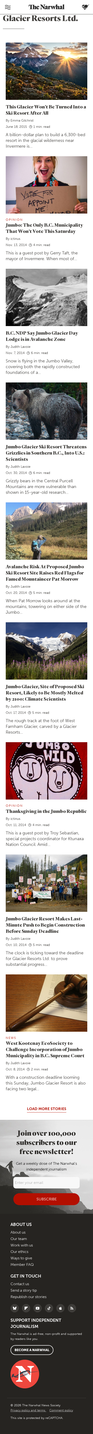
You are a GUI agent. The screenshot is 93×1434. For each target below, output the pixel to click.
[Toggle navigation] (7, 7)
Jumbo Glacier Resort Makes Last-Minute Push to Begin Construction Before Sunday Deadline (45, 925)
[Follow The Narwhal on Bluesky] (15, 1308)
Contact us (19, 1284)
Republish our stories (28, 1296)
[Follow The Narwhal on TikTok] (50, 1308)
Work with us (21, 1245)
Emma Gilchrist (22, 120)
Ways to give (21, 1258)
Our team (18, 1238)
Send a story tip (23, 1290)
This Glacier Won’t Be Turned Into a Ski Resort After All (46, 110)
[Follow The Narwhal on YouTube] (38, 1308)
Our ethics (19, 1251)
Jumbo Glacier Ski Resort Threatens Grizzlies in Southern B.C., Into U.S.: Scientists (46, 453)
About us (18, 1232)
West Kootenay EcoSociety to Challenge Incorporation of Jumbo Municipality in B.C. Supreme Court (45, 1049)
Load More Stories (46, 1108)
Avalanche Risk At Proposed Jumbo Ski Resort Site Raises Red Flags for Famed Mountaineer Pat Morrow (45, 573)
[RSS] (73, 1308)
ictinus (15, 239)
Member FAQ (22, 1264)
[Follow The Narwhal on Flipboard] (27, 1308)
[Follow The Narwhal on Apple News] (61, 1308)
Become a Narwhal (32, 1350)
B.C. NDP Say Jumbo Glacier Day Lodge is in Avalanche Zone (42, 336)
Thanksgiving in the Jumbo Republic (46, 811)
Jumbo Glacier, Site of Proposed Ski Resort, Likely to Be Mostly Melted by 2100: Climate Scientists (45, 692)
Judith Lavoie (20, 347)
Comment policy (61, 1410)
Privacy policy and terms (28, 1410)
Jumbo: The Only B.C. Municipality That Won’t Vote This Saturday (44, 228)
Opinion (14, 219)
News (11, 1038)
